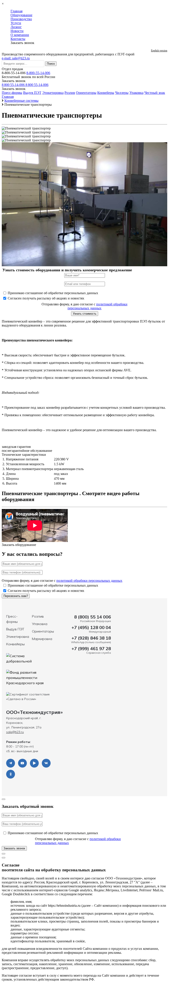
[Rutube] (34, 763)
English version (159, 50)
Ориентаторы (86, 93)
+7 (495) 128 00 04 (91, 627)
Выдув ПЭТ (32, 93)
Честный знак (154, 93)
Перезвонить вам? (16, 596)
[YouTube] (22, 763)
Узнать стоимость (84, 313)
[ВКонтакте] (46, 763)
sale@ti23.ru (15, 732)
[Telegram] (10, 763)
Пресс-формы (12, 93)
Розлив (69, 93)
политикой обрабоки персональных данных (97, 306)
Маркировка (42, 639)
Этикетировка (53, 93)
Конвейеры (105, 93)
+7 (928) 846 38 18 (91, 638)
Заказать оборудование (19, 545)
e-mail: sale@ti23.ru (16, 58)
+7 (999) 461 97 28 (91, 648)
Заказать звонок (14, 81)
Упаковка (136, 93)
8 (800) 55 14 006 (92, 617)
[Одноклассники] (10, 774)
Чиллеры (122, 93)
